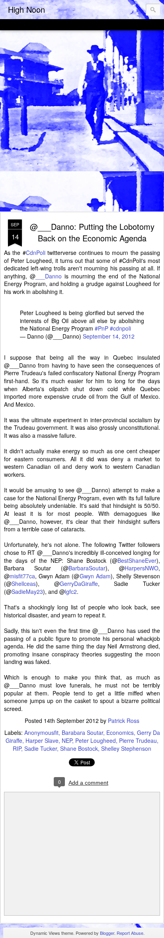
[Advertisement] (82, 121)
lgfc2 (71, 591)
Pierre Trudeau (138, 740)
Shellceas (24, 583)
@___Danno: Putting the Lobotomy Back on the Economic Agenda (92, 232)
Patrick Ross (123, 721)
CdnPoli (35, 253)
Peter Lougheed (95, 740)
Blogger (107, 933)
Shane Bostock (79, 748)
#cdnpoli (120, 328)
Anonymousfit (41, 732)
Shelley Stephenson (126, 748)
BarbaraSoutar (86, 568)
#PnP (101, 328)
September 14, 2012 (109, 336)
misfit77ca (22, 576)
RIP (17, 748)
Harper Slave (42, 740)
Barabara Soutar (82, 732)
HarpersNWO (141, 568)
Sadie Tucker (40, 748)
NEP (67, 740)
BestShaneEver (136, 560)
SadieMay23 (27, 591)
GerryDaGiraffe (79, 583)
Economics (120, 732)
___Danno (48, 276)
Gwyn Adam (95, 576)
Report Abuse (130, 933)
